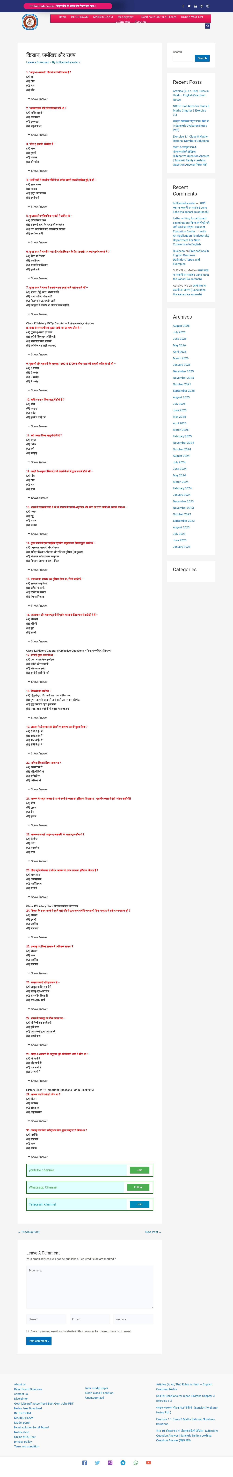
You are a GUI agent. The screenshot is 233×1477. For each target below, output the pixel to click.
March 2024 (181, 481)
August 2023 (181, 527)
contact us (21, 1394)
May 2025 (179, 416)
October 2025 (182, 384)
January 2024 (182, 494)
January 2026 (182, 364)
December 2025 (183, 371)
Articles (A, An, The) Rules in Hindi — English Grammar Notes (191, 95)
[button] (207, 26)
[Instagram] (207, 6)
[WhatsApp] (135, 1462)
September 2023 (184, 520)
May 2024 (179, 475)
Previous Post (29, 1231)
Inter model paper (96, 1388)
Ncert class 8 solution (99, 1393)
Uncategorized (94, 1397)
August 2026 (181, 325)
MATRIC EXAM (103, 17)
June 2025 (180, 410)
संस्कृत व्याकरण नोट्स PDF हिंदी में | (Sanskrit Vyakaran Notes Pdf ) (191, 126)
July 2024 (179, 462)
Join (139, 1170)
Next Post (153, 1231)
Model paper (126, 17)
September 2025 (184, 390)
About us (140, 21)
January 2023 (182, 546)
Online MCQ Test (192, 17)
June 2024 (180, 468)
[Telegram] (123, 1462)
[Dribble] (201, 6)
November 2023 (183, 508)
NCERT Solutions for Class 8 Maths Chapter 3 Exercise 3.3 (191, 110)
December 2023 (183, 501)
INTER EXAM (80, 17)
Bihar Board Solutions (28, 1389)
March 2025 (181, 429)
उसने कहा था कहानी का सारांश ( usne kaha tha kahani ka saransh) (191, 207)
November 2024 (183, 442)
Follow (138, 1187)
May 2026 (179, 345)
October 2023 (182, 514)
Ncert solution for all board (159, 17)
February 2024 (182, 488)
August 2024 (181, 455)
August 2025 (181, 397)
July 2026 (179, 332)
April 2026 (179, 351)
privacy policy (23, 1441)
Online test (123, 21)
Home (62, 17)
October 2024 (182, 449)
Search (177, 52)
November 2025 (183, 377)
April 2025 (179, 423)
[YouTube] (148, 1462)
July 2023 (179, 534)
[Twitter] (189, 6)
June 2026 (180, 338)
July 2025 (179, 403)
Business (179, 251)
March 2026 (181, 358)
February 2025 (182, 436)
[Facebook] (183, 6)
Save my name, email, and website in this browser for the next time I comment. (81, 1331)
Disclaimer (21, 1398)
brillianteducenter (184, 203)
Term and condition (26, 1446)
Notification (21, 1432)
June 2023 (180, 540)
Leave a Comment (37, 62)
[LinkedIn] (195, 6)
